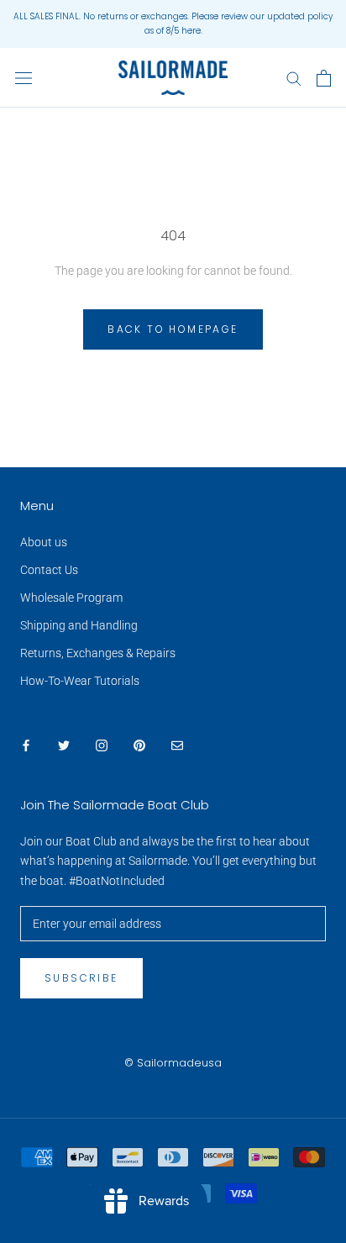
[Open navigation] (23, 77)
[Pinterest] (139, 745)
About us (43, 542)
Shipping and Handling (79, 625)
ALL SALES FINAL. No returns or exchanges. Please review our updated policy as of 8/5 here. (173, 23)
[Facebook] (26, 745)
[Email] (177, 745)
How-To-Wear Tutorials (79, 680)
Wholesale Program (71, 597)
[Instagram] (101, 745)
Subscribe (81, 978)
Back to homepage (172, 329)
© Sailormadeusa (173, 1063)
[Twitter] (64, 745)
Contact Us (49, 570)
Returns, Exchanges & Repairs (98, 653)
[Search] (293, 78)
